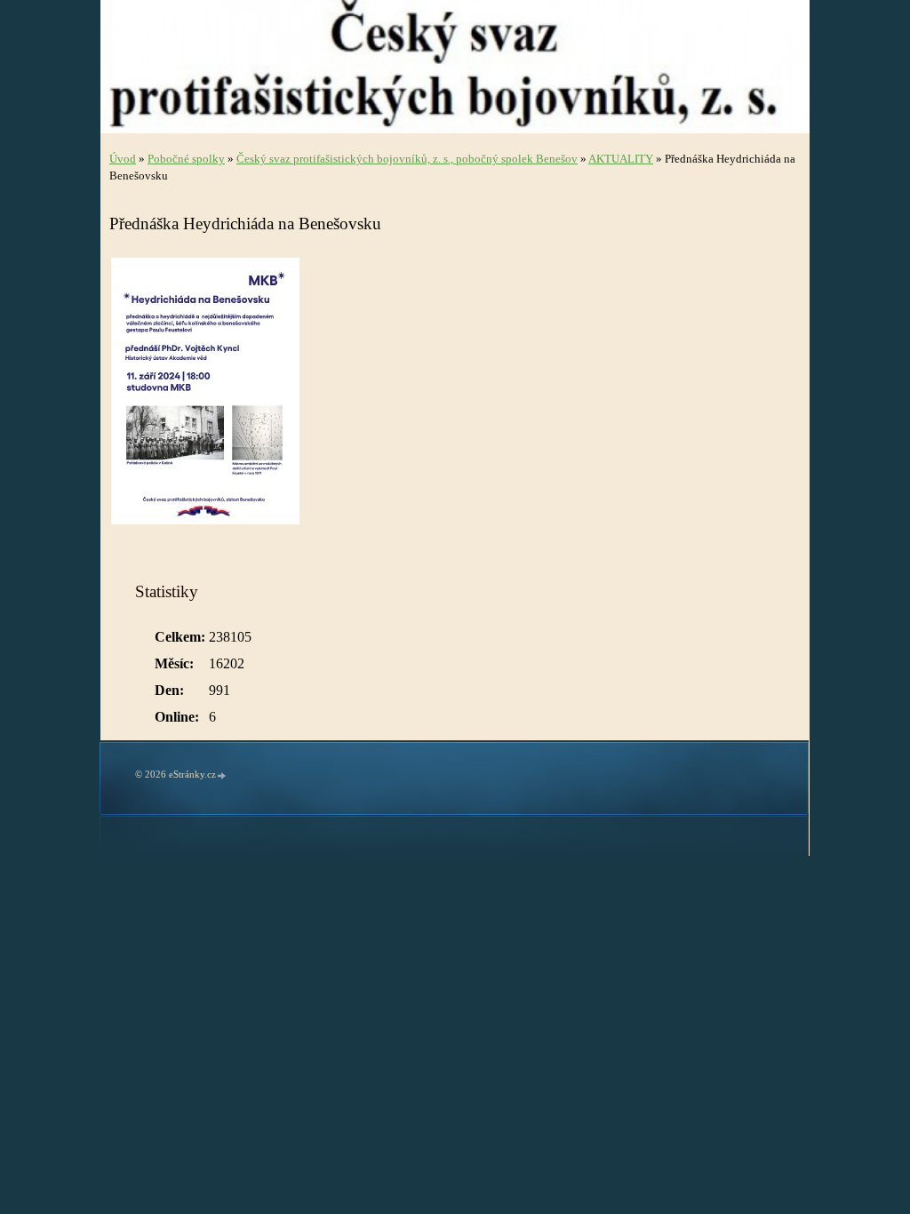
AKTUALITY (620, 159)
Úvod (122, 159)
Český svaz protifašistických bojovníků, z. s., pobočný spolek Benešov (407, 159)
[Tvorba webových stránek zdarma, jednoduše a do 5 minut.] (222, 775)
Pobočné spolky (186, 159)
